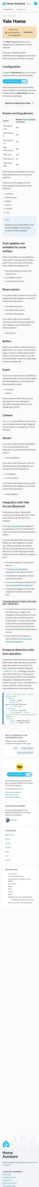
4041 (6, 785)
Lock (6, 856)
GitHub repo (6, 1175)
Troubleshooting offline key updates (23, 900)
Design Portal (7, 1180)
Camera (8, 843)
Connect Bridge (29, 119)
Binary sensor (10, 835)
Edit (15, 748)
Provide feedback (27, 748)
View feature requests (13, 797)
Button (7, 839)
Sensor (7, 860)
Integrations (12, 16)
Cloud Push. (19, 789)
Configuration (12, 873)
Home (4, 16)
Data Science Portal (9, 1183)
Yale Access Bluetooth (15, 526)
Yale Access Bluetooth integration (19, 585)
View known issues (12, 795)
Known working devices (15, 876)
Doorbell (8, 847)
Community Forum (9, 1186)
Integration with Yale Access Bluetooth (20, 897)
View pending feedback (25, 752)
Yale (16, 44)
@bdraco (14, 820)
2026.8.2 (28, 4)
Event (7, 852)
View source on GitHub (13, 792)
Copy (33, 694)
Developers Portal (8, 1177)
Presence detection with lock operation (20, 903)
